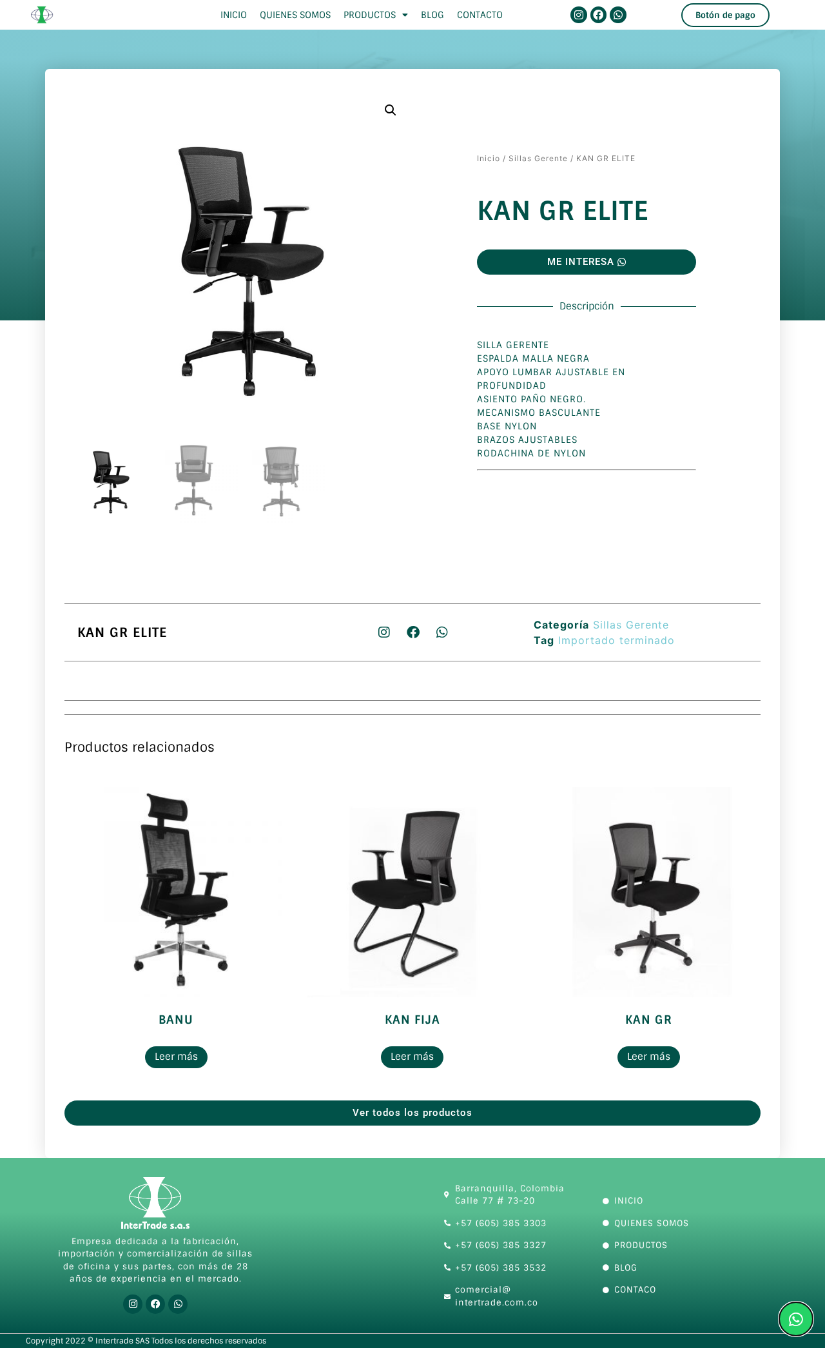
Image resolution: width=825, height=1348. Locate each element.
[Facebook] (598, 14)
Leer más (176, 1056)
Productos (370, 15)
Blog (432, 15)
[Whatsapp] (618, 14)
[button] (390, 110)
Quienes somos (295, 15)
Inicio (233, 15)
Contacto (480, 15)
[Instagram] (578, 14)
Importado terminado (616, 640)
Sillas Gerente (538, 158)
